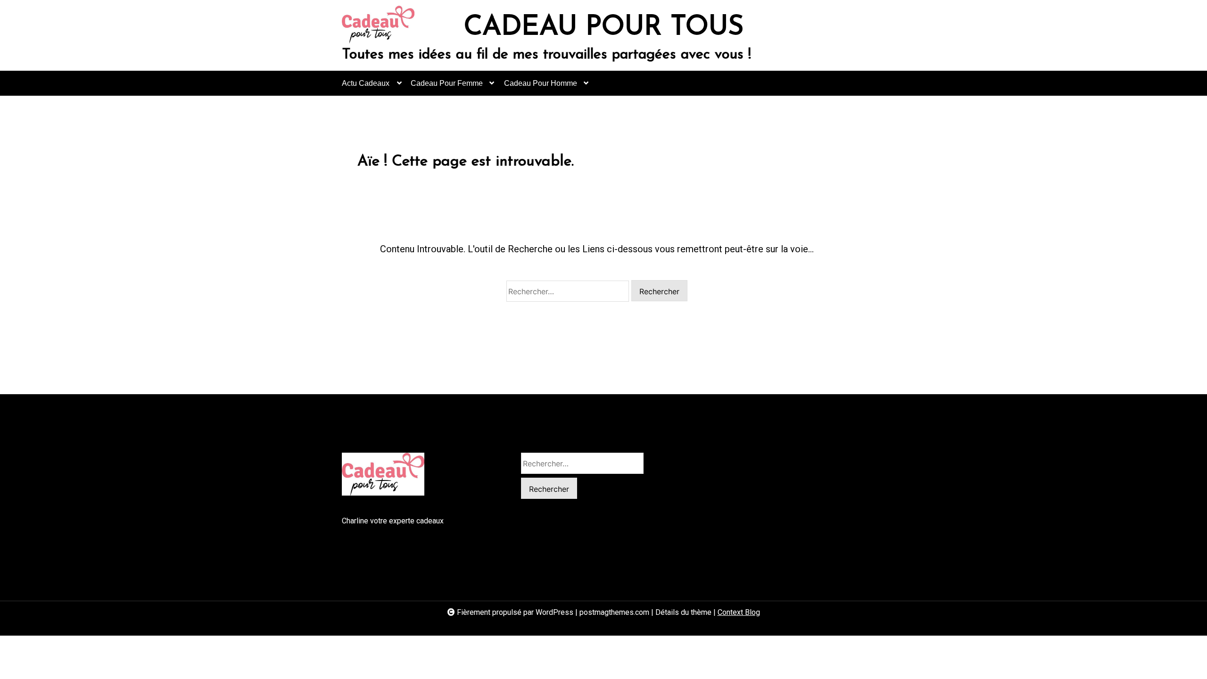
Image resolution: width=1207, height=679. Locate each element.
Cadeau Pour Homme (540, 83)
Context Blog (739, 612)
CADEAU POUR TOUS (604, 27)
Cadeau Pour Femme (447, 83)
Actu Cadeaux (365, 83)
